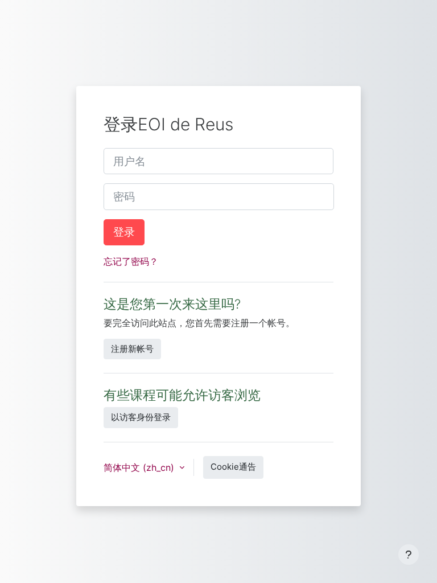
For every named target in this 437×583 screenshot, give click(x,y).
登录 (124, 232)
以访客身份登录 (141, 417)
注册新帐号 (132, 348)
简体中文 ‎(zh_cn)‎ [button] (140, 467)
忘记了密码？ (131, 261)
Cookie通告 (233, 466)
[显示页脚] (408, 554)
